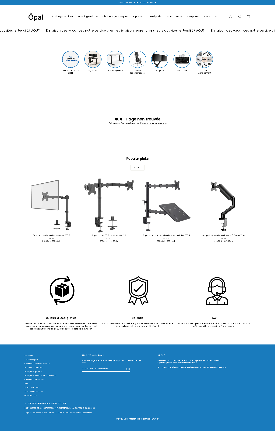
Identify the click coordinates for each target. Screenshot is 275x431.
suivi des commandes (34, 391)
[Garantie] (137, 292)
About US (209, 16)
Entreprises (193, 16)
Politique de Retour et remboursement (40, 375)
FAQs (26, 383)
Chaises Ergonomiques (115, 16)
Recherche (29, 356)
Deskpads (155, 16)
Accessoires (173, 16)
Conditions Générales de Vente (37, 363)
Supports (138, 16)
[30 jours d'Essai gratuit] (61, 292)
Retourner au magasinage (153, 123)
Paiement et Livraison (33, 367)
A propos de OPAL (32, 387)
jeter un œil (51, 229)
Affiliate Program (31, 360)
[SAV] (213, 292)
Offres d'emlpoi (31, 395)
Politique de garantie (33, 371)
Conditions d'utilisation (34, 379)
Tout (137, 167)
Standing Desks (86, 16)
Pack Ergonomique (62, 16)
